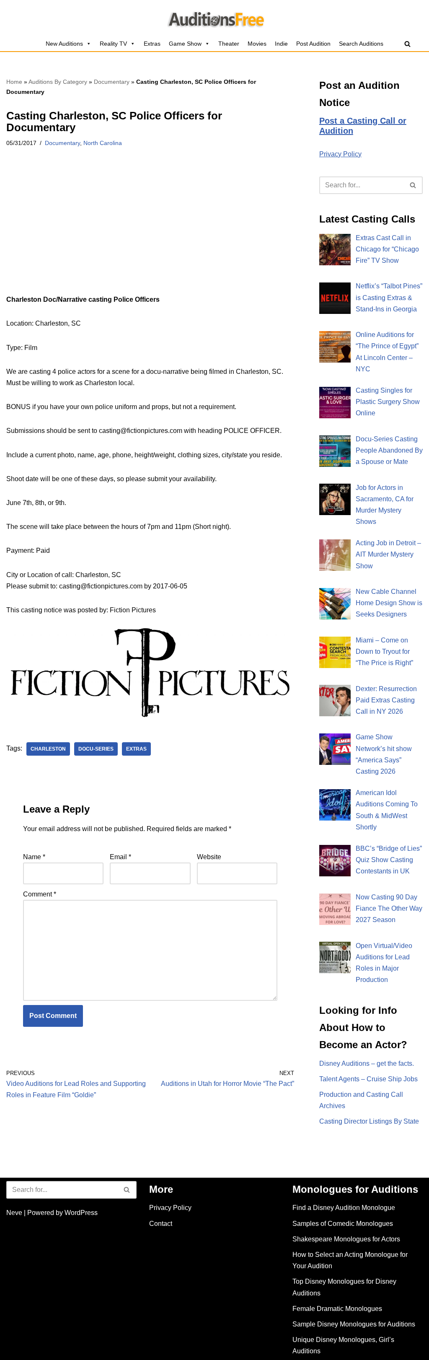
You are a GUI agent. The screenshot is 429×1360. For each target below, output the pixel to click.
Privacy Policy (340, 154)
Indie (281, 43)
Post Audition (313, 43)
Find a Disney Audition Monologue (343, 1207)
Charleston (48, 749)
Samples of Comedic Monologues (342, 1223)
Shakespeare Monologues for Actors (346, 1239)
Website (209, 856)
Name (34, 856)
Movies (257, 43)
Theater (228, 43)
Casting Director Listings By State (369, 1121)
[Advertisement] (150, 231)
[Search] (407, 44)
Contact (160, 1223)
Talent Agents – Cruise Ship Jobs (368, 1079)
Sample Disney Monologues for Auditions (353, 1324)
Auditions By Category (57, 81)
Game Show (185, 43)
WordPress (81, 1212)
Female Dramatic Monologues (337, 1308)
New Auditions (64, 43)
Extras (152, 43)
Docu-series (96, 749)
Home (14, 81)
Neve (14, 1212)
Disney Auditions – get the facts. (366, 1063)
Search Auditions (361, 43)
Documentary (111, 81)
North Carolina (102, 143)
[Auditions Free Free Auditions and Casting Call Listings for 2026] (214, 18)
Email (120, 856)
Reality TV (113, 43)
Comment (39, 894)
